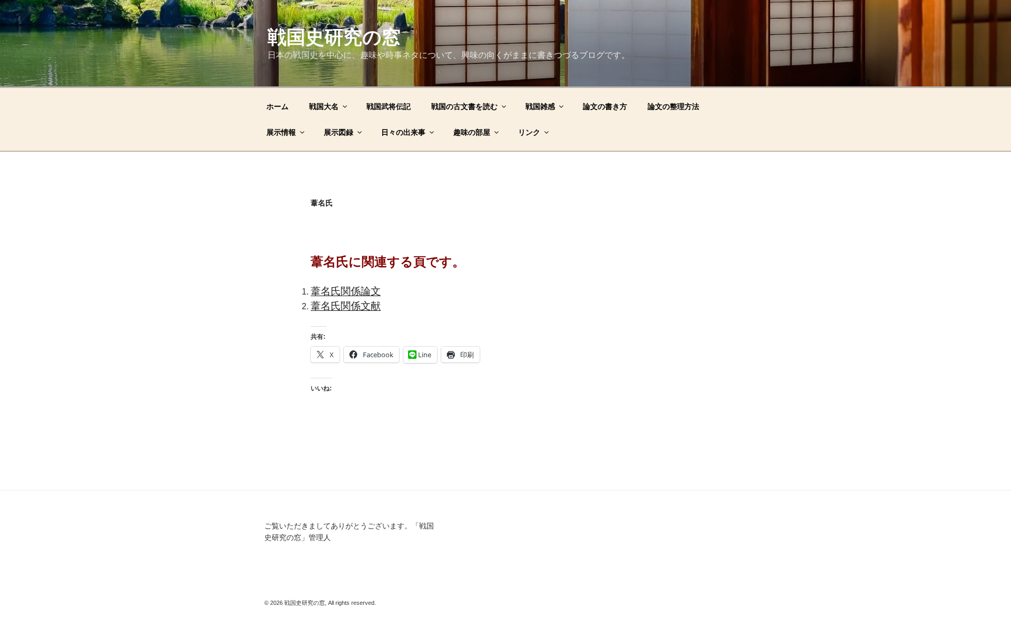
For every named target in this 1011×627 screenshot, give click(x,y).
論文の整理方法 (673, 106)
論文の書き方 (605, 106)
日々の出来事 (403, 132)
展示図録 (338, 132)
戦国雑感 (540, 106)
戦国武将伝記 (388, 106)
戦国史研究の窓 (334, 37)
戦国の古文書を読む (464, 106)
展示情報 (281, 132)
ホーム (277, 106)
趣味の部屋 (471, 132)
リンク (529, 132)
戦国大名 (324, 106)
